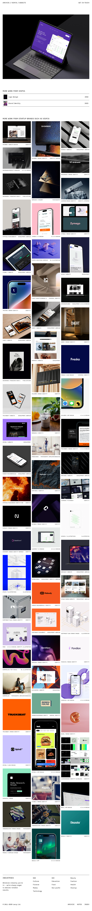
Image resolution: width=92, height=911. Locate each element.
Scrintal (5, 798)
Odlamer (34, 393)
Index (87, 904)
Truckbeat (6, 415)
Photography (56, 199)
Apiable (34, 524)
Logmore (63, 200)
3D (50, 260)
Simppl (34, 260)
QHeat (33, 328)
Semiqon (34, 199)
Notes (79, 904)
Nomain (63, 149)
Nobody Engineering (9, 473)
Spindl (5, 442)
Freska (63, 375)
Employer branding (54, 456)
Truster (5, 310)
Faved (4, 646)
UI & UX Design (26, 170)
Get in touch (83, 3)
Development (80, 149)
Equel (63, 733)
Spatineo (63, 475)
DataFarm (5, 551)
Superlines (35, 579)
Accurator (35, 690)
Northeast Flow (7, 620)
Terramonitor (7, 828)
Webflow (87, 149)
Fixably (5, 272)
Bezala (63, 836)
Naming (58, 158)
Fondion (63, 661)
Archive (6, 3)
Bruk (62, 807)
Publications (27, 196)
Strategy (86, 200)
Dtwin (63, 274)
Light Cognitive (37, 298)
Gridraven (6, 170)
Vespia (14, 3)
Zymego (34, 236)
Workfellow (6, 669)
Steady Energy (65, 599)
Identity (28, 144)
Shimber (5, 144)
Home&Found (35, 715)
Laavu (4, 340)
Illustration (56, 260)
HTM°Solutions (7, 236)
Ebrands (34, 360)
